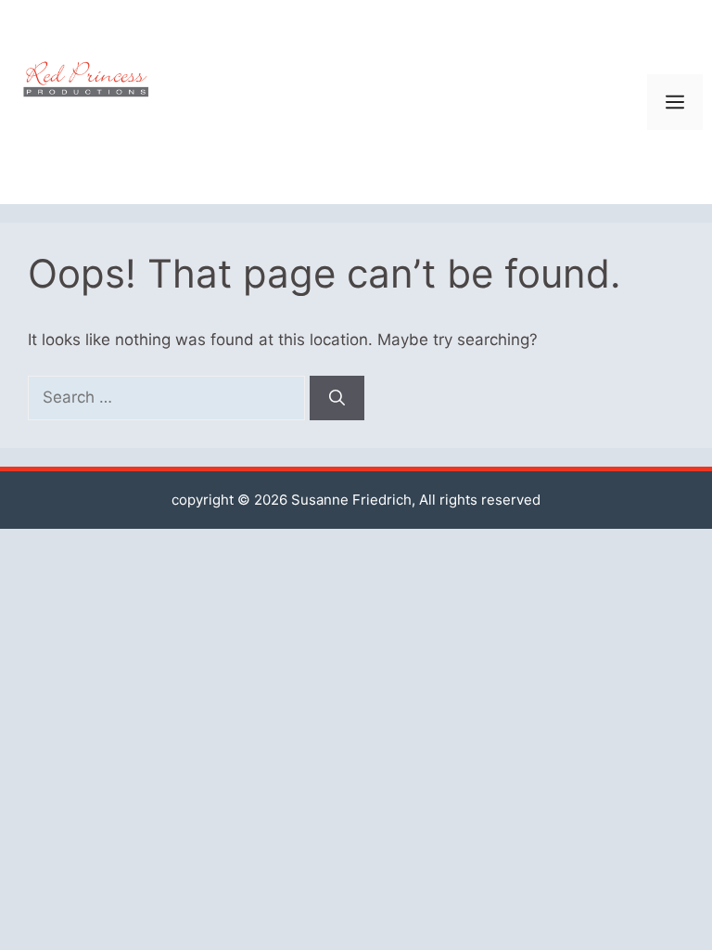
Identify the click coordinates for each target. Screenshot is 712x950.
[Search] (337, 398)
